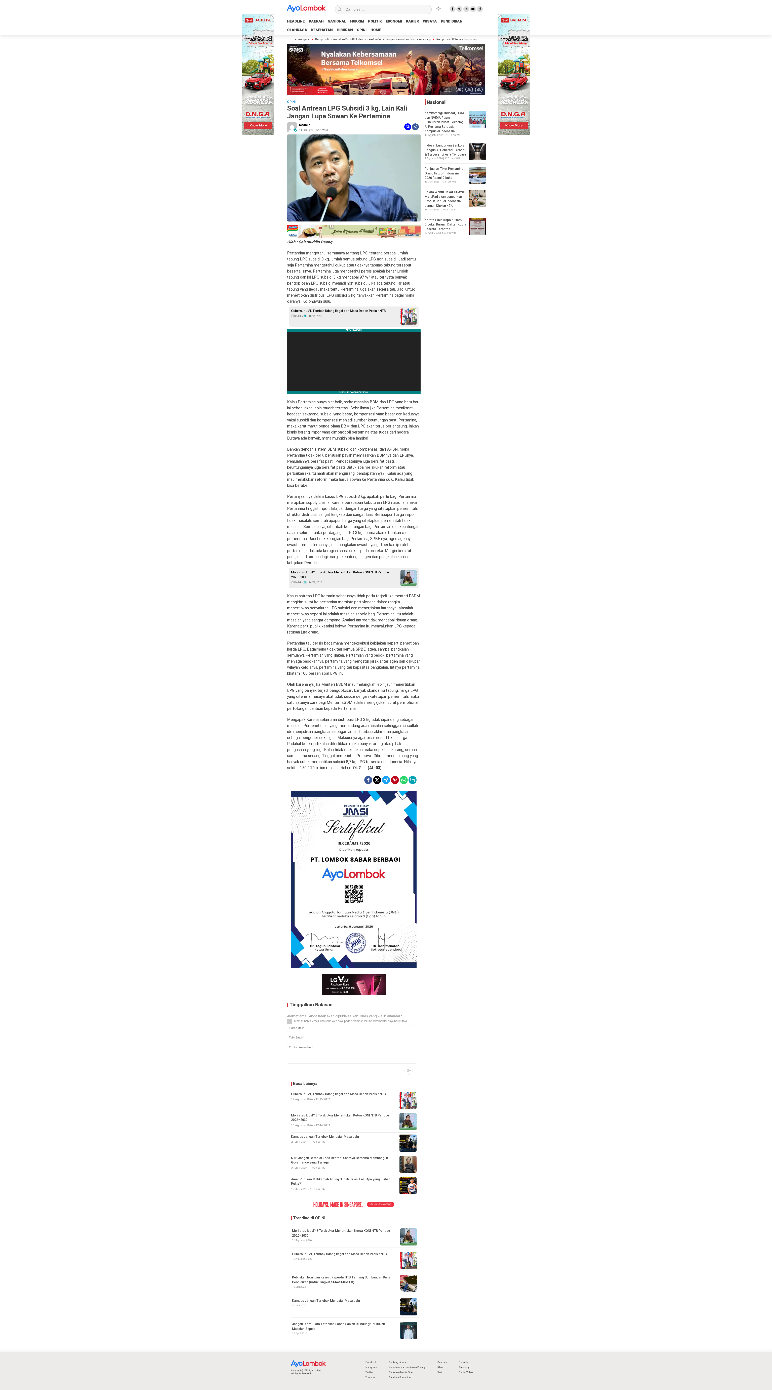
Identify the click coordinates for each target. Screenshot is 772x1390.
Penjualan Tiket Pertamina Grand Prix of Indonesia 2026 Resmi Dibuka (444, 173)
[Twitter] (459, 9)
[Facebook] (453, 9)
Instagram (371, 1367)
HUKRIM (357, 21)
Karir (439, 1372)
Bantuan (442, 1362)
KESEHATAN (322, 30)
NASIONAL (337, 21)
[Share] (415, 126)
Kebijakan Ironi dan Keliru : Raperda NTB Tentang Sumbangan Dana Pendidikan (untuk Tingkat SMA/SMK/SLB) (341, 1279)
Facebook (371, 1362)
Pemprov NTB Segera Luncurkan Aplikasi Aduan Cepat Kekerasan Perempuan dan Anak (430, 40)
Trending (464, 1367)
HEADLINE (296, 21)
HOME (376, 30)
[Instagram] (466, 9)
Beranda (463, 1362)
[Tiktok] (480, 9)
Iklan (440, 1367)
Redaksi (305, 125)
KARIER (412, 21)
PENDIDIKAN (451, 21)
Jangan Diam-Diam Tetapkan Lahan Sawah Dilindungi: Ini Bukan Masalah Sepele (338, 1326)
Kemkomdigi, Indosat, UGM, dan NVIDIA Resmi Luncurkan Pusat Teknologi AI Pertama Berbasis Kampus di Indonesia (445, 122)
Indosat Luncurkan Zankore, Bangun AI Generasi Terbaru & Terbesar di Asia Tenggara (445, 150)
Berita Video (466, 1372)
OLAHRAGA (297, 30)
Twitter (369, 1372)
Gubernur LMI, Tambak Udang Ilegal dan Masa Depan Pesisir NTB (338, 311)
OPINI (361, 30)
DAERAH (316, 21)
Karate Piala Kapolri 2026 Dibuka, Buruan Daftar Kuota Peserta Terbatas (445, 225)
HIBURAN (345, 30)
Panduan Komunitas (400, 1377)
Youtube (370, 1377)
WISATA (430, 21)
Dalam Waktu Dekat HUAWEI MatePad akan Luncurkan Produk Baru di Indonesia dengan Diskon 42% (445, 199)
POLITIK (375, 21)
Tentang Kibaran (398, 1362)
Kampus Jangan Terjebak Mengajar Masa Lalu (326, 1300)
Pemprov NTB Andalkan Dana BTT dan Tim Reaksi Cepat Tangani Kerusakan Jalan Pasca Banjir (313, 40)
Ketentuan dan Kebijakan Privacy (407, 1367)
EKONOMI (394, 21)
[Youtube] (473, 9)
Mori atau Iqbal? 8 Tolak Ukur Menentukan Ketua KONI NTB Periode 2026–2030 (340, 575)
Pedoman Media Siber (401, 1372)
